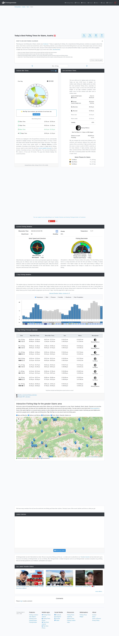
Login (103, 2)
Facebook (58, 614)
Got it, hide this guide (97, 60)
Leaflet (88, 456)
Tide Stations (32, 616)
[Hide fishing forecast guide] (102, 41)
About (93, 616)
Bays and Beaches (22, 415)
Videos (84, 2)
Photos (78, 2)
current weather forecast (44, 148)
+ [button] (18, 419)
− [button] (18, 421)
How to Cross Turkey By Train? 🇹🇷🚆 (85, 586)
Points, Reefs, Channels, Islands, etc (61, 415)
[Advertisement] (59, 20)
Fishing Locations (33, 614)
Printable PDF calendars (24, 396)
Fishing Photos (33, 620)
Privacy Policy (95, 620)
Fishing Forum (33, 618)
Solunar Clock (70, 618)
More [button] (96, 2)
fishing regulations (94, 408)
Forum (91, 2)
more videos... (99, 591)
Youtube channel (85, 557)
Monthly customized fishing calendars (27, 395)
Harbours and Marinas (35, 415)
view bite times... (57, 49)
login (21, 601)
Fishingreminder (10, 2)
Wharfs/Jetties (46, 415)
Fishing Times (69, 2)
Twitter (57, 620)
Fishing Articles (33, 622)
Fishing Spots (18, 6)
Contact (94, 614)
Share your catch (60, 550)
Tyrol (28, 6)
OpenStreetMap (94, 456)
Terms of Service (96, 618)
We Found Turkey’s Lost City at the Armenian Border (59, 586)
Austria (23, 6)
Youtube (57, 618)
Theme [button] (110, 2)
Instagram (58, 616)
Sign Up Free (36, 114)
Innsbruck (45, 44)
